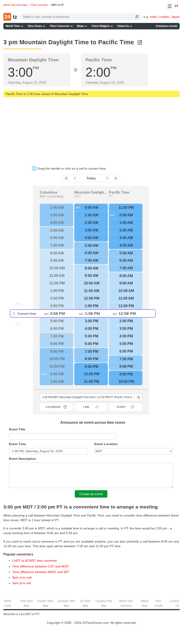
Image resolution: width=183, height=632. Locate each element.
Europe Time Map (45, 603)
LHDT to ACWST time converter (34, 560)
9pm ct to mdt (22, 577)
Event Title (17, 429)
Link (86, 407)
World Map (144, 603)
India (153, 16)
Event (121, 407)
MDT (77, 196)
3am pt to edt (21, 583)
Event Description (22, 458)
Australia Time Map (66, 603)
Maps (80, 26)
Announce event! (166, 26)
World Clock (7, 603)
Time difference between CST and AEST (40, 566)
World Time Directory (126, 603)
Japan (175, 16)
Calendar (53, 407)
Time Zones (34, 26)
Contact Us (174, 603)
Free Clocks (158, 603)
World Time (13, 26)
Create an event (91, 494)
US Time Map (85, 603)
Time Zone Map (26, 603)
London (163, 16)
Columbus (48, 192)
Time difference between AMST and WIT (40, 572)
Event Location (106, 444)
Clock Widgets (101, 26)
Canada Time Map (104, 603)
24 (176, 6)
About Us (123, 26)
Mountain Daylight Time (91, 192)
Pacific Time (119, 192)
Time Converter (60, 26)
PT (111, 196)
